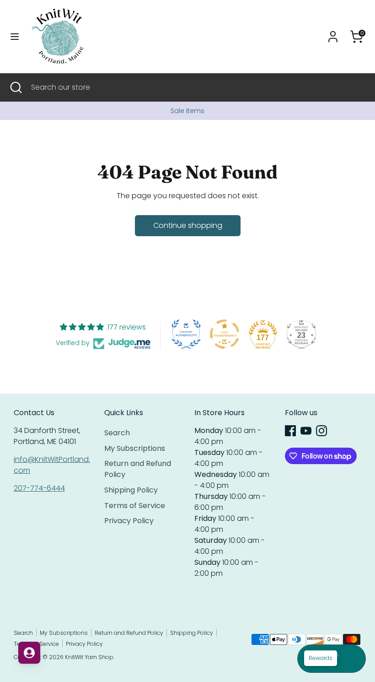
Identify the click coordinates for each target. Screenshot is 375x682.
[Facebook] (290, 430)
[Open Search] (15, 87)
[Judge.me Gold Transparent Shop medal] (224, 334)
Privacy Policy (129, 520)
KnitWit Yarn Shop (89, 657)
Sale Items (187, 110)
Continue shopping (187, 225)
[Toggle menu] (14, 36)
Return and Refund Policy (129, 633)
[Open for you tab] (29, 653)
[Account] (333, 32)
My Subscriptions (134, 448)
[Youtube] (305, 430)
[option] (187, 111)
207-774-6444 (39, 488)
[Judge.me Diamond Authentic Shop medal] (186, 334)
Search (117, 433)
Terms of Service (134, 505)
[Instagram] (321, 430)
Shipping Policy (131, 490)
